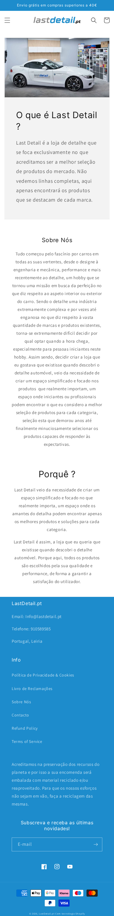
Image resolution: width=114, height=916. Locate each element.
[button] (7, 20)
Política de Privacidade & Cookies (43, 675)
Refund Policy (25, 728)
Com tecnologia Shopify (70, 913)
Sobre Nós (21, 701)
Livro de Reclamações (32, 688)
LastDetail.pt (46, 913)
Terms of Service (27, 741)
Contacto (20, 715)
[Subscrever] (95, 844)
